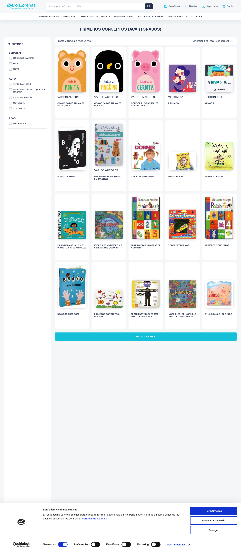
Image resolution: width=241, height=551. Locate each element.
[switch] (95, 544)
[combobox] (100, 6)
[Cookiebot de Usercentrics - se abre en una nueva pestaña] (21, 544)
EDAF (15, 63)
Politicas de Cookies (94, 518)
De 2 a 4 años (19, 123)
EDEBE (16, 69)
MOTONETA (19, 103)
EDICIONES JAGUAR (23, 58)
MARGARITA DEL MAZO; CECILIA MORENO (29, 90)
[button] (27, 79)
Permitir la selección (213, 520)
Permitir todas (214, 510)
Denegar (214, 530)
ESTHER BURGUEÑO (23, 97)
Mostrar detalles (176, 544)
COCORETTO (19, 108)
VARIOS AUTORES (22, 84)
